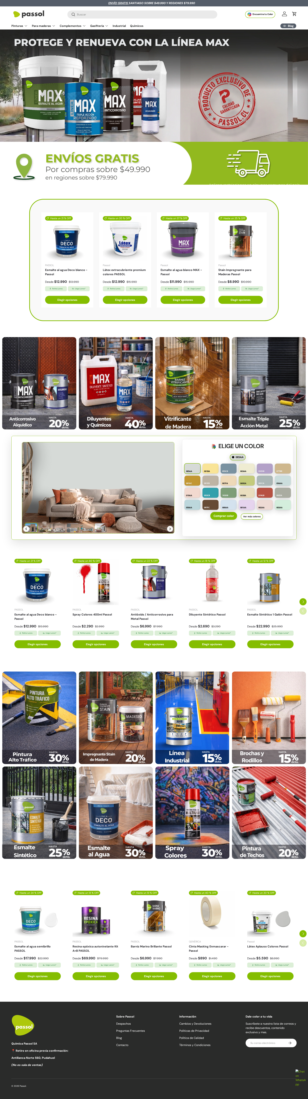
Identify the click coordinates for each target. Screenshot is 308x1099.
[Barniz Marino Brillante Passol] (154, 914)
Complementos (70, 26)
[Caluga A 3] (192, 383)
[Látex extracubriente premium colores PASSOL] (125, 238)
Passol (23, 1086)
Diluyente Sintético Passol (207, 614)
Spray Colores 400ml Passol (92, 614)
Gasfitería (97, 26)
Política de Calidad (191, 1038)
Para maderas (41, 26)
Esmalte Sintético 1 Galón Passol (269, 614)
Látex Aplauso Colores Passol (267, 946)
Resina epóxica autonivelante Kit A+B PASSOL (95, 949)
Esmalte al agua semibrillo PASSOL (32, 949)
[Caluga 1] (39, 718)
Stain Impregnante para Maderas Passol (234, 272)
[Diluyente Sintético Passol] (212, 582)
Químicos (136, 26)
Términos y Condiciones (195, 1045)
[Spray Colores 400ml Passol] (96, 582)
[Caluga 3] (192, 718)
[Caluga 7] (192, 813)
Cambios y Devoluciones (195, 1024)
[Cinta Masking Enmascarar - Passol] (212, 914)
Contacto (122, 1045)
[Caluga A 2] (116, 383)
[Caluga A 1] (39, 383)
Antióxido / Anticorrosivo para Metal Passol (152, 617)
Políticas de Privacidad (194, 1031)
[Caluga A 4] (269, 383)
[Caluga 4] (269, 718)
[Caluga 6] (116, 813)
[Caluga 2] (116, 718)
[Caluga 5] (39, 813)
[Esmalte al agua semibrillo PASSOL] (37, 914)
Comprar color (224, 516)
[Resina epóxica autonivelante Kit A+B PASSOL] (96, 914)
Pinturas (17, 26)
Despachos (123, 1024)
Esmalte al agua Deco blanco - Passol (66, 272)
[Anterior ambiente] (26, 529)
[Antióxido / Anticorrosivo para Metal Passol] (154, 582)
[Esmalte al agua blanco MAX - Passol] (183, 238)
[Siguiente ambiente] (170, 529)
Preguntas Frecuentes (130, 1031)
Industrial (119, 26)
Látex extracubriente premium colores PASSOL (124, 272)
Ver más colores (252, 516)
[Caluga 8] (269, 813)
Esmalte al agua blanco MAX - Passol (181, 272)
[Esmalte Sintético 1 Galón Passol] (270, 582)
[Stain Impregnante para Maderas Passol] (240, 238)
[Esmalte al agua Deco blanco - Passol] (67, 238)
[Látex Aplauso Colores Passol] (270, 914)
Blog (119, 1038)
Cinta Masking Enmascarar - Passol (209, 949)
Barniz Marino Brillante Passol (151, 946)
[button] (294, 14)
